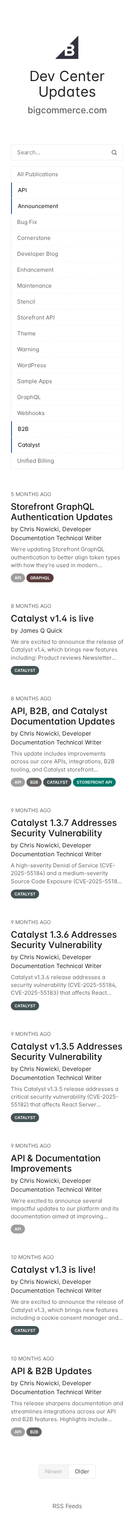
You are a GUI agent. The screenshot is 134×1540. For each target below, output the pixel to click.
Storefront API (36, 317)
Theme (26, 333)
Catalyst (29, 444)
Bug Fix (27, 221)
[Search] (114, 152)
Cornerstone (34, 237)
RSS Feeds (67, 1506)
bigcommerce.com (67, 110)
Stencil (26, 301)
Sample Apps (34, 381)
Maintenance (34, 285)
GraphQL (29, 397)
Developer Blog (37, 253)
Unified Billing (35, 460)
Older (82, 1471)
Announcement (38, 206)
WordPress (31, 365)
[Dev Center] (67, 49)
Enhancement (35, 269)
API (22, 190)
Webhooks (31, 412)
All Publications (37, 174)
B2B (23, 428)
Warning (28, 349)
